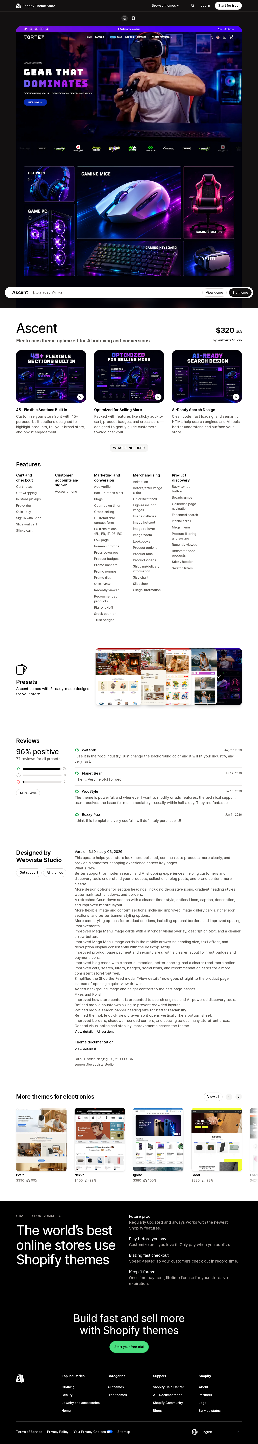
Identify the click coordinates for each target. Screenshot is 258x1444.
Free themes (117, 1395)
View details (84, 1032)
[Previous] (229, 1097)
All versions (105, 1032)
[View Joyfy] (168, 676)
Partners (205, 1395)
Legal (203, 1403)
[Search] (192, 5)
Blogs (157, 1411)
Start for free (228, 5)
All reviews (28, 793)
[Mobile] (133, 18)
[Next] (238, 1097)
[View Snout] (118, 676)
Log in (205, 5)
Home (66, 1411)
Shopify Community (168, 1403)
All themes (55, 872)
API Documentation (167, 1395)
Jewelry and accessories (81, 1403)
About (203, 1387)
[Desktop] (124, 18)
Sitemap (124, 1432)
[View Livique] (143, 676)
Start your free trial (129, 1347)
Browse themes (164, 5)
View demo (214, 292)
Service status (210, 1411)
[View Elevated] (194, 676)
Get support (29, 872)
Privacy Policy (58, 1432)
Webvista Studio (229, 340)
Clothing (68, 1387)
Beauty (67, 1395)
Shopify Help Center (168, 1387)
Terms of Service (29, 1432)
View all (213, 1097)
